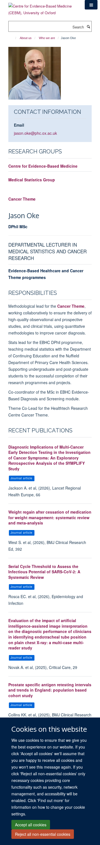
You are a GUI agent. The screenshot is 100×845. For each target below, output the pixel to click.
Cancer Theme (22, 199)
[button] (91, 4)
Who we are (47, 38)
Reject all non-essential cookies (42, 834)
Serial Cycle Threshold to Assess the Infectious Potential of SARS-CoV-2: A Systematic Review (44, 572)
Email (19, 125)
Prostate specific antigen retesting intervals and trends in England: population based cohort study (49, 690)
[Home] (13, 38)
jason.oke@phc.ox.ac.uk (35, 133)
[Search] (88, 26)
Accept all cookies (30, 824)
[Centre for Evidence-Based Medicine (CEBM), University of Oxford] (42, 7)
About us (26, 38)
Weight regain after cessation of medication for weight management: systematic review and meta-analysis (49, 517)
